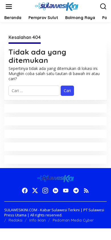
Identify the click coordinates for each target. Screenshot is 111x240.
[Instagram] (45, 190)
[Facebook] (24, 190)
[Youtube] (65, 190)
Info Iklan (37, 220)
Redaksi (15, 220)
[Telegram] (76, 190)
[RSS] (86, 190)
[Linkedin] (55, 190)
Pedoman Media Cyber (73, 220)
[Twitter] (35, 190)
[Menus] (8, 6)
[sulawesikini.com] (57, 6)
